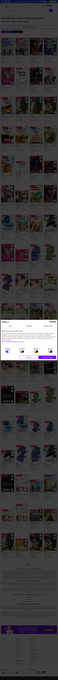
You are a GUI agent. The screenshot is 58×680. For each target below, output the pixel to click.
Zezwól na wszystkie (47, 357)
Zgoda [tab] (10, 326)
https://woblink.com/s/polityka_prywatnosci (13, 341)
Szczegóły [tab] (29, 326)
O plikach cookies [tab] (47, 326)
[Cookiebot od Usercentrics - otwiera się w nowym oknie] (50, 322)
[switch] (22, 352)
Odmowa (29, 357)
